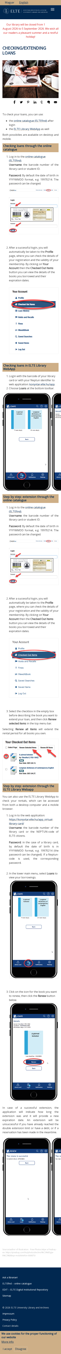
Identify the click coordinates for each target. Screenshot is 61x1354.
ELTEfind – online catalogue (17, 1283)
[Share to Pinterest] (28, 103)
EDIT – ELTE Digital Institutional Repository (25, 1289)
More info (7, 1342)
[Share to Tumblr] (42, 103)
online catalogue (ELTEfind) (30, 121)
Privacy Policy (9, 1319)
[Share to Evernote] (49, 103)
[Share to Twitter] (21, 103)
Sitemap (6, 1295)
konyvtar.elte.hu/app (42, 384)
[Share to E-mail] (55, 103)
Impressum (8, 1313)
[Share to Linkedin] (35, 103)
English (23, 2)
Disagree (20, 1349)
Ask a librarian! (10, 1277)
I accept (7, 1349)
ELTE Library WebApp (27, 129)
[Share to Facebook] (15, 103)
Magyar (9, 2)
